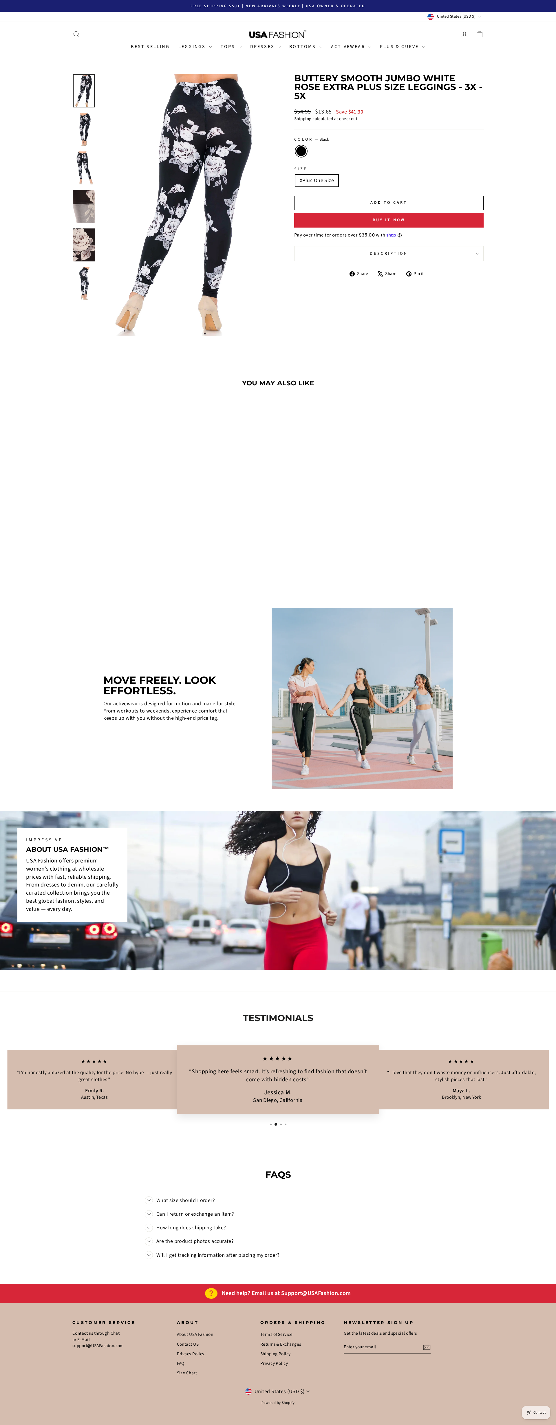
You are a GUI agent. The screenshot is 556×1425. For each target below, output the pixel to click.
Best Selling (150, 46)
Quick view (121, 540)
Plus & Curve (400, 46)
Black (301, 151)
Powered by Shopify (278, 1402)
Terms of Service (276, 1334)
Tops (229, 46)
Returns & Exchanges (280, 1344)
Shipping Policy (275, 1354)
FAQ (180, 1363)
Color (311, 139)
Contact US (188, 1344)
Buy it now (389, 220)
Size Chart (187, 1373)
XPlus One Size (317, 180)
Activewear (349, 46)
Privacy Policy (190, 1354)
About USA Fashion (195, 1334)
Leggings (193, 46)
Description (389, 253)
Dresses (263, 46)
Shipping (303, 119)
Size (300, 169)
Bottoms (303, 46)
